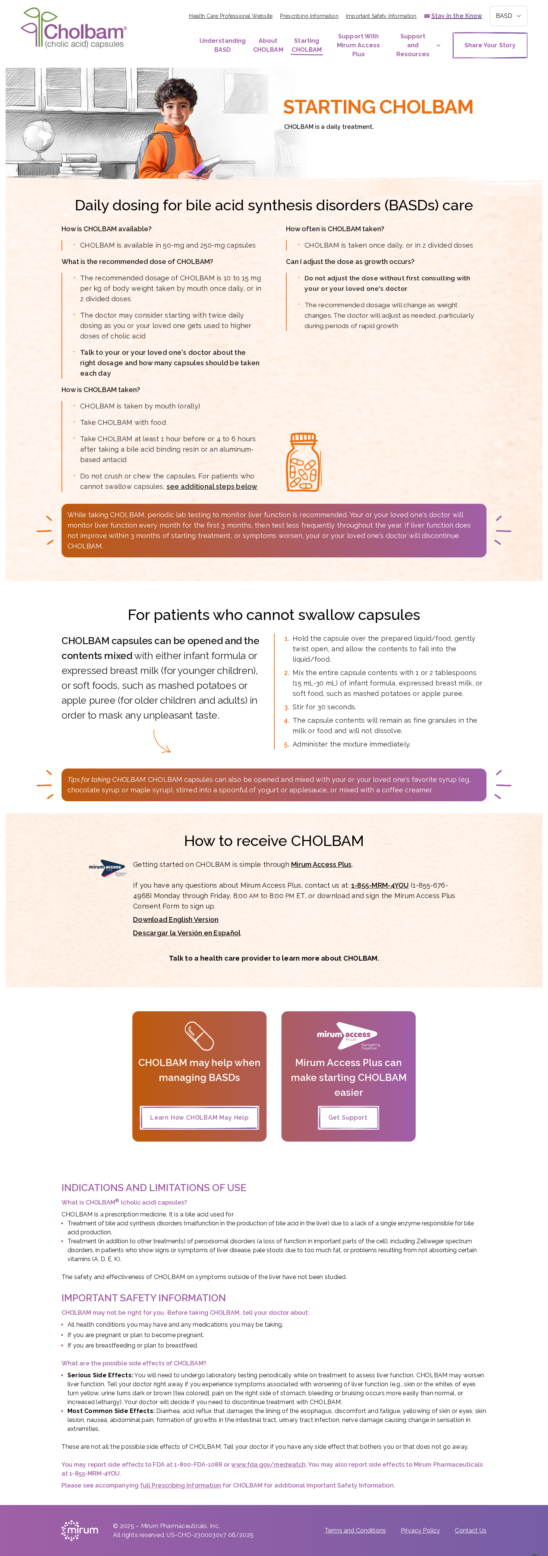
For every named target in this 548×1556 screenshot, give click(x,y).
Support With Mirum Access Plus (358, 45)
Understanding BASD (222, 45)
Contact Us (470, 1530)
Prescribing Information (309, 16)
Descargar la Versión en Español (186, 933)
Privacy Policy (420, 1530)
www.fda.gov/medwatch (268, 1464)
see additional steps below (212, 486)
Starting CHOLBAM (307, 45)
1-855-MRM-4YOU (380, 885)
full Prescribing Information (180, 1485)
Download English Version (175, 919)
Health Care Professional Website (231, 16)
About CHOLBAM (268, 45)
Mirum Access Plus (321, 864)
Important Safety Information (381, 16)
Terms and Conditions (355, 1530)
